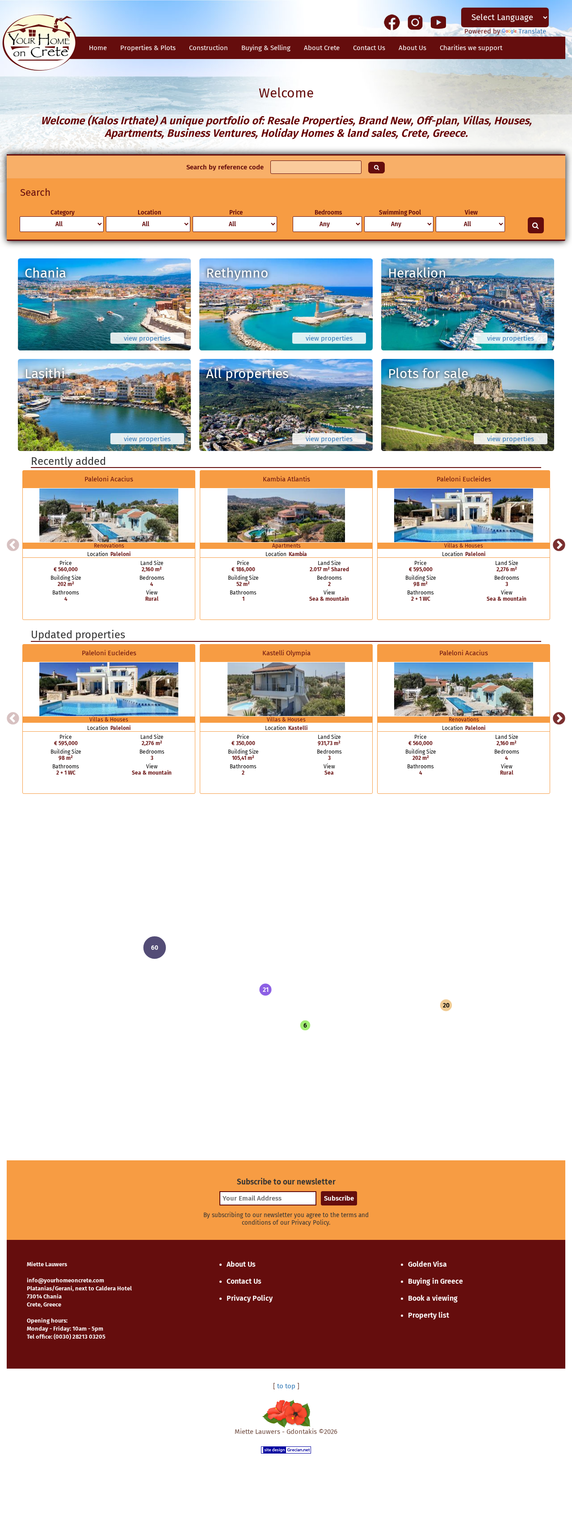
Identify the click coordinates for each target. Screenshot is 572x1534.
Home (98, 48)
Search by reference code (225, 167)
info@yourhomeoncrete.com (65, 1280)
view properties (147, 338)
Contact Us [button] (369, 48)
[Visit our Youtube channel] (438, 22)
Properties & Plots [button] (148, 48)
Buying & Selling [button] (265, 48)
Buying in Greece (435, 1281)
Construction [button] (208, 48)
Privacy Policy (250, 1298)
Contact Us (244, 1281)
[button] (265, 989)
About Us (412, 48)
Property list (428, 1315)
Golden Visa (427, 1264)
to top (286, 1386)
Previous (13, 545)
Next (559, 545)
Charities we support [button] (471, 48)
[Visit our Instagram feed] (415, 22)
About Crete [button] (322, 48)
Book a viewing (433, 1298)
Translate (532, 31)
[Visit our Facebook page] (392, 22)
